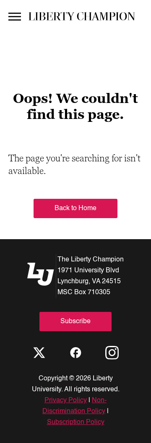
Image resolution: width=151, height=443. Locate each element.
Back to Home (75, 208)
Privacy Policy (65, 400)
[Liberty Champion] (82, 16)
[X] (39, 352)
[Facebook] (75, 352)
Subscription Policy (75, 422)
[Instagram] (112, 352)
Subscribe (75, 321)
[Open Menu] (14, 16)
